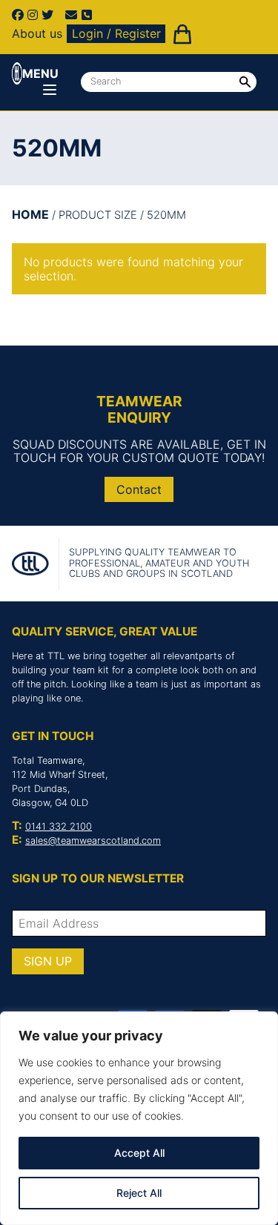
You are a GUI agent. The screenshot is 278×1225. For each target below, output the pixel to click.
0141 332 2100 (58, 826)
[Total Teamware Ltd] (17, 73)
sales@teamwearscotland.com (93, 840)
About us (37, 33)
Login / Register (116, 33)
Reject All (139, 1192)
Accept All (139, 1152)
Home (30, 214)
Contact (139, 489)
